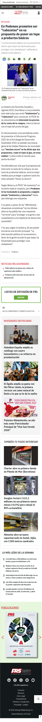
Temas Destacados (8, 2)
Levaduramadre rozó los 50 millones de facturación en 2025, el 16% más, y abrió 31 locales (19, 591)
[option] (21, 634)
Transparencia (21, 699)
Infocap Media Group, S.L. (24, 710)
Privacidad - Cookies (21, 705)
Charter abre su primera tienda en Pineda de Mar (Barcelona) (20, 470)
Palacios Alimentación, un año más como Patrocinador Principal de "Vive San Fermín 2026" (19, 425)
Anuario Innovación (22, 2)
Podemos (15, 252)
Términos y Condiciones (21, 702)
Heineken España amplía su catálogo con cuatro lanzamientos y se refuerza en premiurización (20, 352)
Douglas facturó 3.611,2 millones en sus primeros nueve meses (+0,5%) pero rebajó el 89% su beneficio (20, 503)
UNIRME (21, 297)
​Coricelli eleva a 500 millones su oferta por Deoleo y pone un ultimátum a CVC (20, 560)
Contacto (21, 690)
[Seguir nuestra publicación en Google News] (4, 59)
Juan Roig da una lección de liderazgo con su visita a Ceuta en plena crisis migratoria (20, 576)
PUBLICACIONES (10, 607)
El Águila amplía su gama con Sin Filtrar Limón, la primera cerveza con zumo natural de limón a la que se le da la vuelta (20, 388)
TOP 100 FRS (34, 2)
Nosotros (21, 693)
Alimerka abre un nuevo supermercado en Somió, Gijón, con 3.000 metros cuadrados (20, 538)
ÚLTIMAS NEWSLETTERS (24, 7)
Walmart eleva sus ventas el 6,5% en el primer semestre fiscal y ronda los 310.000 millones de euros (20, 568)
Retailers (5, 22)
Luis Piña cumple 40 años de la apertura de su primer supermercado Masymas (20, 583)
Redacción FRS (11, 98)
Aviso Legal (21, 696)
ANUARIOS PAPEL (7, 7)
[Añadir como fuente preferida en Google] (38, 699)
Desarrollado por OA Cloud (21, 714)
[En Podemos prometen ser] (21, 13)
